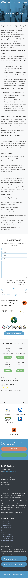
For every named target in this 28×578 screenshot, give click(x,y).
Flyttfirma (6, 521)
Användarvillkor (8, 536)
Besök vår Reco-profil (14, 333)
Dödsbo (5, 530)
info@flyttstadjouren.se (20, 295)
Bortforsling (7, 528)
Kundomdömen (7, 534)
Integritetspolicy (8, 538)
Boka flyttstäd (14, 455)
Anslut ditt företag (8, 541)
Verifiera (8, 357)
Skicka (14, 288)
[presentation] (4, 402)
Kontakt (5, 532)
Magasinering (7, 525)
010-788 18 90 (5, 295)
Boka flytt (14, 448)
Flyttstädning (7, 523)
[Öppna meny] (25, 2)
